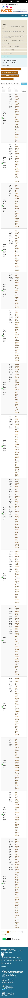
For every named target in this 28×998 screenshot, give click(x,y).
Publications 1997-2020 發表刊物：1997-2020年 (13, 32)
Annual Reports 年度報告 (8, 50)
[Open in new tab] (3, 7)
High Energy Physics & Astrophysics (9, 72)
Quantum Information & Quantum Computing (11, 68)
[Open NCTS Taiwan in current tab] (14, 11)
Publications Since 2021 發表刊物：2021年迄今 (13, 27)
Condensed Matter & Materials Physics (10, 75)
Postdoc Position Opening (9, 60)
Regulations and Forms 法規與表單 (11, 47)
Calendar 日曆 (6, 43)
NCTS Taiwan (15, 1)
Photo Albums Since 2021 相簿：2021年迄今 (13, 40)
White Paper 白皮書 (7, 53)
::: (0, 20)
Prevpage (20, 931)
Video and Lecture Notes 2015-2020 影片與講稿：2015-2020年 (13, 36)
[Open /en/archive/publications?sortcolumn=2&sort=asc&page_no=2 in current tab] (3, 87)
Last (9, 934)
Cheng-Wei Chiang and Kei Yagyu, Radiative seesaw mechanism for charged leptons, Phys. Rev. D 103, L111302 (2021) (17, 290)
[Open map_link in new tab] (2, 956)
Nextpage (4, 934)
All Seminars (6, 65)
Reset (24, 83)
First (3, 931)
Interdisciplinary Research (7, 79)
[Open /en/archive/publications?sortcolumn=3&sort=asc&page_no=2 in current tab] (9, 87)
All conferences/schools (9, 63)
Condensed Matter (4, 577)
